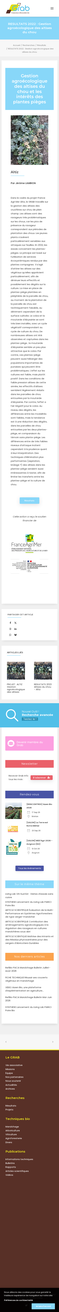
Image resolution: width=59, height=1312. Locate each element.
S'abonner (39, 777)
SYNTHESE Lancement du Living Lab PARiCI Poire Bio (28, 1009)
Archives (10, 1088)
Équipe (9, 1073)
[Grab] (17, 8)
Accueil (16, 45)
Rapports (10, 1167)
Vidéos (9, 1174)
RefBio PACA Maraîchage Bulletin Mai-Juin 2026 (28, 999)
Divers (8, 1142)
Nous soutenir (13, 1080)
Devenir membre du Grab (30, 743)
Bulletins (10, 1163)
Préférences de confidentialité (18, 1300)
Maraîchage (12, 1126)
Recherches (29, 45)
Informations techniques (19, 1159)
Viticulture (11, 1134)
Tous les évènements (29, 868)
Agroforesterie (13, 1138)
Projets (9, 1109)
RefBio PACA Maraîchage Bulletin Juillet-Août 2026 (27, 969)
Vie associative (14, 1065)
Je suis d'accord (43, 1306)
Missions (10, 1069)
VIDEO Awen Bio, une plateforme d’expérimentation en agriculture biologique (23, 989)
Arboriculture (12, 1130)
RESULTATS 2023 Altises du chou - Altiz (43, 687)
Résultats (41, 45)
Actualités (11, 1084)
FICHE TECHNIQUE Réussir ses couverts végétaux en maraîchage (26, 979)
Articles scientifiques (17, 1171)
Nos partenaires (14, 1076)
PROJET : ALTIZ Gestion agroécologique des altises (16, 688)
